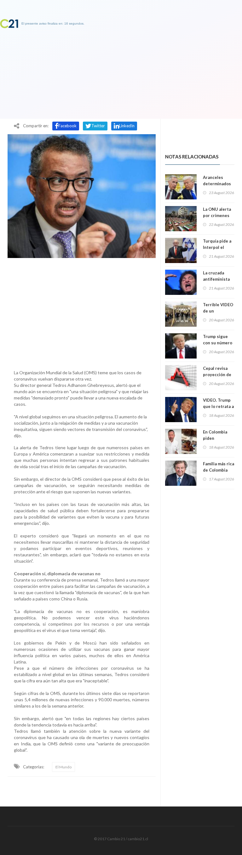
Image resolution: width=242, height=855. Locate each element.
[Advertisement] (82, 312)
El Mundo (63, 767)
